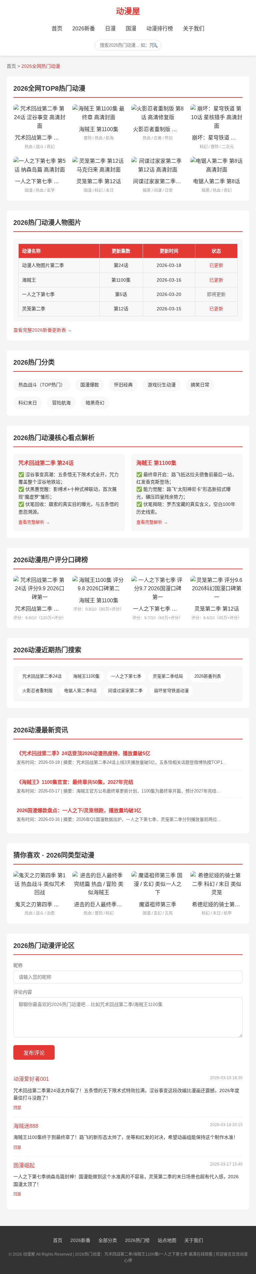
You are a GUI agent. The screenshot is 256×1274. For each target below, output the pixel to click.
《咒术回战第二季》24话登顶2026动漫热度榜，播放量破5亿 (83, 753)
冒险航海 (61, 402)
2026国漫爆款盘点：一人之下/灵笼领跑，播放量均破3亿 (79, 810)
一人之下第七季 (126, 676)
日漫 (110, 28)
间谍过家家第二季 (125, 690)
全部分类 (107, 1240)
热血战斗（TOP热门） (41, 384)
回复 (17, 1107)
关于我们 (193, 28)
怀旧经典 (123, 384)
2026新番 (83, 28)
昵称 (18, 965)
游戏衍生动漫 (162, 384)
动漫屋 (128, 11)
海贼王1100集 (86, 676)
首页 (57, 28)
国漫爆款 (89, 384)
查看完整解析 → (34, 522)
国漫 (131, 28)
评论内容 (22, 992)
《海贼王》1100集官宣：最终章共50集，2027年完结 (75, 782)
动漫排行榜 (159, 28)
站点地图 (167, 1240)
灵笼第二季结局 (168, 676)
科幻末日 (27, 402)
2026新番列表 (207, 676)
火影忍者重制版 (37, 690)
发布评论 (34, 1053)
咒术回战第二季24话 (42, 676)
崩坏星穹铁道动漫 (171, 690)
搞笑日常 (200, 384)
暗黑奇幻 (95, 402)
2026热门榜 (137, 1240)
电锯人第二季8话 (80, 690)
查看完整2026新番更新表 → (42, 330)
